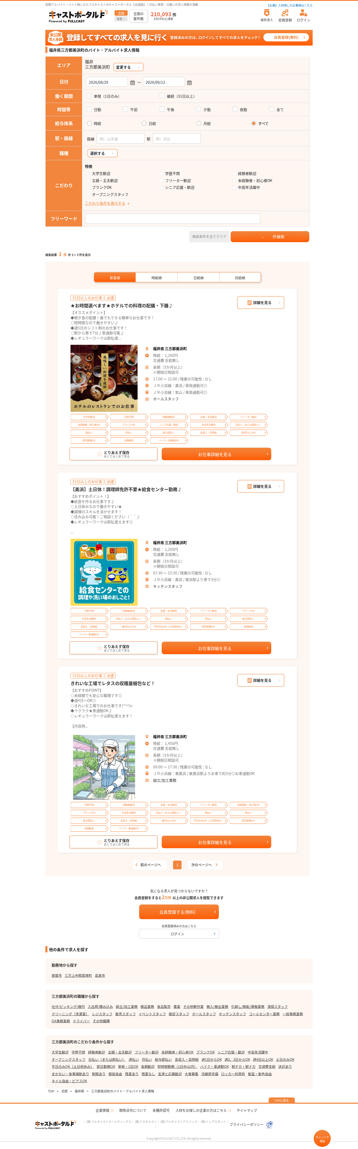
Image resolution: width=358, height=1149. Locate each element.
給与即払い (163, 1059)
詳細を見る (262, 302)
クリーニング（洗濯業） (70, 1013)
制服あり (99, 1073)
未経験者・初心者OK (255, 180)
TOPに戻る (281, 1100)
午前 (134, 109)
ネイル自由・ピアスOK (69, 1080)
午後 (170, 109)
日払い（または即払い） (107, 1059)
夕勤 (207, 109)
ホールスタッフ (166, 398)
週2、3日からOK (237, 1059)
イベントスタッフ (152, 1013)
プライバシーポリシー (247, 1124)
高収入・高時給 (187, 1059)
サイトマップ (247, 1110)
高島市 (100, 975)
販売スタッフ (125, 1013)
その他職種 (101, 1020)
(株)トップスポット (213, 1121)
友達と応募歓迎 (170, 1073)
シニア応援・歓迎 (179, 187)
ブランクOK (102, 187)
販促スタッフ (179, 1013)
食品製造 (164, 1006)
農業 (176, 1006)
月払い (147, 1059)
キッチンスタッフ (167, 586)
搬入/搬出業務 (217, 1006)
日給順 (198, 277)
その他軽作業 (193, 1006)
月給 (207, 123)
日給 (152, 123)
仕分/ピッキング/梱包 (68, 1006)
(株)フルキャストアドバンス (178, 1121)
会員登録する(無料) (177, 912)
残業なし (148, 1073)
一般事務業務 (293, 1013)
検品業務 (147, 1006)
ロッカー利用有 (233, 1073)
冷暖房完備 (209, 1073)
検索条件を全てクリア (209, 236)
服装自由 (115, 1073)
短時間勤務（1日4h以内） (177, 1066)
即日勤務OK (106, 1066)
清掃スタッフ (277, 1006)
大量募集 (191, 1073)
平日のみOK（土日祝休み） (73, 1066)
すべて (263, 123)
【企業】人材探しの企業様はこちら (290, 5)
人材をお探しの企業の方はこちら (201, 1110)
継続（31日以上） (182, 96)
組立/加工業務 (164, 780)
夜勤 (243, 109)
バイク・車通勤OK (214, 1066)
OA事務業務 (61, 1020)
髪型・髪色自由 (260, 1073)
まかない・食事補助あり (70, 1073)
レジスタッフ (102, 1013)
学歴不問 (172, 173)
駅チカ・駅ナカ (244, 1066)
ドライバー (81, 1020)
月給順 (240, 277)
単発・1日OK (128, 1066)
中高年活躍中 (249, 187)
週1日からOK (212, 1059)
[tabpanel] (104, 378)
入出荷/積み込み (100, 1006)
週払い (134, 1059)
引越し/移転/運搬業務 (247, 1006)
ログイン (177, 933)
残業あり (132, 1073)
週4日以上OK (263, 1059)
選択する (97, 153)
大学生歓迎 (101, 173)
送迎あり (285, 1066)
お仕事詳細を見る (215, 454)
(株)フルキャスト (146, 1121)
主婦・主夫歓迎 (105, 180)
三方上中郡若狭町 (78, 975)
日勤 (97, 109)
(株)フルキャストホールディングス (108, 1121)
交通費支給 (266, 1066)
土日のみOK (285, 1059)
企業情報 (102, 1110)
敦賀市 (57, 975)
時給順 (156, 277)
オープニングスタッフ (110, 194)
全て (280, 109)
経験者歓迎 (247, 173)
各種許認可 (161, 1110)
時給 (97, 123)
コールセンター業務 (264, 1013)
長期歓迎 (148, 1066)
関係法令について (133, 1110)
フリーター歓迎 (178, 180)
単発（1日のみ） (108, 96)
